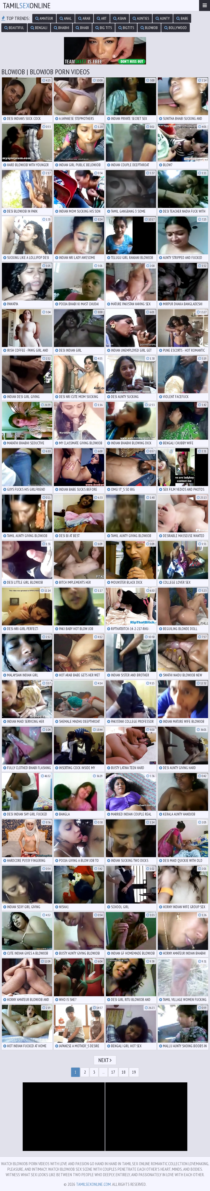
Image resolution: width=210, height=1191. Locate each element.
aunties (142, 18)
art (103, 18)
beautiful (16, 27)
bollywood (177, 27)
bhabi (84, 27)
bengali (40, 27)
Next (104, 1060)
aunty (164, 18)
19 (134, 1072)
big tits (105, 27)
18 (124, 1072)
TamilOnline (27, 5)
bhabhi (63, 27)
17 (113, 1072)
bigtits (128, 27)
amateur (46, 18)
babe (184, 18)
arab (86, 18)
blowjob (151, 27)
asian (121, 18)
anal (67, 18)
